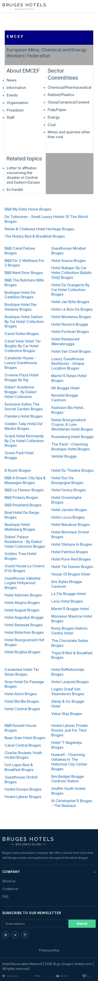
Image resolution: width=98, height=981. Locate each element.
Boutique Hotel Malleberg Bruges (20, 527)
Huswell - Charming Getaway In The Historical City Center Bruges (69, 761)
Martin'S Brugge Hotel (70, 608)
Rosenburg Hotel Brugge (72, 436)
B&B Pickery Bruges (21, 497)
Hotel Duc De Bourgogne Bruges (67, 480)
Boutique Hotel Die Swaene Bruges (20, 307)
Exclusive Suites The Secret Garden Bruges (24, 406)
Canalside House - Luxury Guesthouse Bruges (21, 363)
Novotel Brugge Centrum (64, 397)
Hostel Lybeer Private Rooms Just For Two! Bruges (69, 730)
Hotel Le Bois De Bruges (72, 309)
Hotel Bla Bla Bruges (22, 701)
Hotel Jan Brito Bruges (70, 301)
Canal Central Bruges (23, 745)
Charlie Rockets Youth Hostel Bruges (23, 755)
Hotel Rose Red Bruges (71, 559)
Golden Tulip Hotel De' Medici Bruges (24, 426)
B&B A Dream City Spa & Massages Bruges (25, 480)
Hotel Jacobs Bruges (69, 509)
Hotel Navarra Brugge (69, 324)
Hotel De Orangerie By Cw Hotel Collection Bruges (70, 290)
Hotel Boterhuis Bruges (24, 632)
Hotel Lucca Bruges (68, 517)
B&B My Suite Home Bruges (28, 209)
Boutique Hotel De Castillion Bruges (20, 294)
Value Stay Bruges (66, 713)
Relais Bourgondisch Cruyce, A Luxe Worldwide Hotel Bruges (72, 425)
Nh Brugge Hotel (65, 388)
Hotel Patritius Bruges (69, 552)
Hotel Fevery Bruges (68, 490)
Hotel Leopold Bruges (70, 681)
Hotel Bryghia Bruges (22, 652)
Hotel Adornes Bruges (23, 595)
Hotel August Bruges (22, 610)
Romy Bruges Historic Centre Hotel (69, 630)
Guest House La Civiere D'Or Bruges (25, 568)
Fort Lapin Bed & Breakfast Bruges (19, 767)
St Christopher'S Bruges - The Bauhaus (71, 803)
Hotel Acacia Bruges (68, 260)
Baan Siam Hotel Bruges (25, 737)
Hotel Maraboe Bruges (70, 524)
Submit (82, 923)
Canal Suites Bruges (22, 333)
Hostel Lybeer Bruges (23, 796)
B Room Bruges (18, 470)
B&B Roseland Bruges (23, 505)
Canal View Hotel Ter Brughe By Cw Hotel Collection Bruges (23, 346)
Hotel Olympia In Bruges (71, 544)
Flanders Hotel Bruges (23, 416)
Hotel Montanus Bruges (71, 316)
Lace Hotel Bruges (67, 601)
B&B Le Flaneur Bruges (24, 490)
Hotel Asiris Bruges (21, 694)
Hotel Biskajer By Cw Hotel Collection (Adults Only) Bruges (71, 273)
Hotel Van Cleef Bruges (71, 351)
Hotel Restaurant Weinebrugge (65, 341)
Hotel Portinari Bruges (70, 331)
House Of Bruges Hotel (70, 574)
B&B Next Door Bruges (24, 272)
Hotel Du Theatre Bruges (72, 470)
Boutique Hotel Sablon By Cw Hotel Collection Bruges (24, 321)
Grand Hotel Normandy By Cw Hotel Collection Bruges (24, 441)
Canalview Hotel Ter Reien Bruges (22, 672)
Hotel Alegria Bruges (22, 602)
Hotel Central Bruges (22, 709)
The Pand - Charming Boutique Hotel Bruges (70, 446)
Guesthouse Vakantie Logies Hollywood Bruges (23, 583)
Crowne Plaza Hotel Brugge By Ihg (22, 377)
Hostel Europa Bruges (23, 789)
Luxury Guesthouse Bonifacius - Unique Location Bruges (67, 364)
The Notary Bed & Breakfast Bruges (35, 236)
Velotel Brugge (64, 456)
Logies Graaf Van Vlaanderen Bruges (67, 691)
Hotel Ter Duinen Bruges (72, 566)
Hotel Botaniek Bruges (23, 625)
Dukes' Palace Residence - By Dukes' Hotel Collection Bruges (25, 542)
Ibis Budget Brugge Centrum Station (67, 778)
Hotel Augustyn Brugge (24, 617)
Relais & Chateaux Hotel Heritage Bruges (39, 229)
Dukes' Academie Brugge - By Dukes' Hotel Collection (21, 392)
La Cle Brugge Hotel (68, 593)
